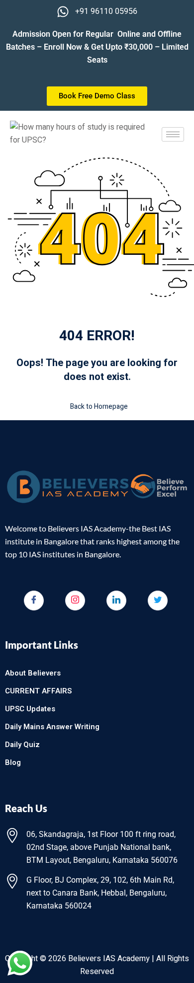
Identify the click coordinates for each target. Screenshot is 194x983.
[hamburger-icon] (173, 134)
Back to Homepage (99, 406)
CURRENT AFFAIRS (38, 690)
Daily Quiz (22, 744)
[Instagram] (75, 600)
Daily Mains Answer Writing (52, 726)
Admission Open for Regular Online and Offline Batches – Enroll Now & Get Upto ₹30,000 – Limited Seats (97, 47)
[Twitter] (158, 600)
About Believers (33, 673)
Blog (13, 762)
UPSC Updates (30, 708)
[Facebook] (34, 600)
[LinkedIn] (116, 600)
